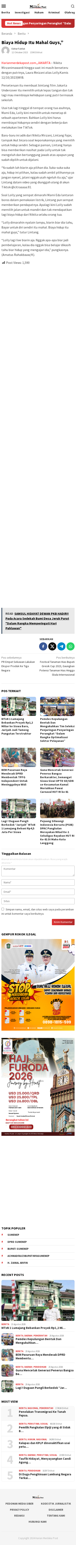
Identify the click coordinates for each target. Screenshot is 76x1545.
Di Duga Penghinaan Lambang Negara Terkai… (45, 1476)
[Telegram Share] (61, 646)
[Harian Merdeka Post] (38, 5)
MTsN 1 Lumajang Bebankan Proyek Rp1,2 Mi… (33, 1328)
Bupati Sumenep (18, 1249)
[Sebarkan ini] (43, 646)
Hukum (31, 1439)
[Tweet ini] (52, 646)
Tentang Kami (56, 1515)
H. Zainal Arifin (17, 1263)
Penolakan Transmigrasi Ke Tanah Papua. (42, 1413)
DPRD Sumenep (17, 1242)
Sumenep (13, 1235)
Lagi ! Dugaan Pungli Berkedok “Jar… (41, 1388)
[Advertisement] (38, 434)
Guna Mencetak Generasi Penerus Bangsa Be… (45, 1372)
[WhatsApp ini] (70, 646)
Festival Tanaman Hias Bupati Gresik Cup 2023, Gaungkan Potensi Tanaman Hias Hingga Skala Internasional (57, 666)
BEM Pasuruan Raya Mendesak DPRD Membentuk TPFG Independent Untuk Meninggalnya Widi (14, 777)
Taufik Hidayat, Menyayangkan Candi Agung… (45, 1460)
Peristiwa (33, 1423)
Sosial (44, 1423)
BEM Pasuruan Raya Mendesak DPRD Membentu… (40, 1356)
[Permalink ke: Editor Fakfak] (5, 50)
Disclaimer (56, 1509)
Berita (5, 1324)
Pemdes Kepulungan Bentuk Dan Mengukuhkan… (38, 1341)
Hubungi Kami (38, 1521)
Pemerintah (40, 1335)
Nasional (33, 1408)
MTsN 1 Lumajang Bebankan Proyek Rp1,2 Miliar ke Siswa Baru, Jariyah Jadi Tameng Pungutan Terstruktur (17, 726)
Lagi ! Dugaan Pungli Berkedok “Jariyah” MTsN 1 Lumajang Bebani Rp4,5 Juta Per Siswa (18, 826)
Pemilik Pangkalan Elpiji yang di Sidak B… (44, 1429)
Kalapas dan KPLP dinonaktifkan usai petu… (44, 1445)
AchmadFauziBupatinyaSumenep (28, 1256)
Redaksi (19, 1515)
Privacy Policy (19, 1509)
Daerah (28, 1335)
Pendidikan (39, 1366)
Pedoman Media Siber (19, 1503)
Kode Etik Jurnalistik (56, 1503)
